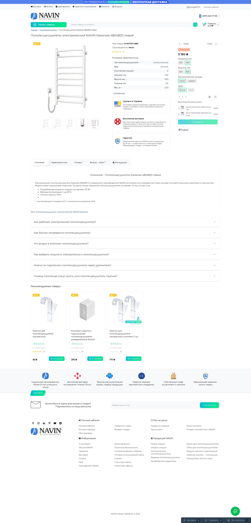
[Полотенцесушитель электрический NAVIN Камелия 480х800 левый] (70, 79)
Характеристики (59, 162)
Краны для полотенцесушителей (203, 444)
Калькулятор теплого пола (199, 458)
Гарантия (83, 451)
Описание (39, 162)
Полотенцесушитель (46, 212)
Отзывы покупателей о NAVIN (201, 429)
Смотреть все (119, 93)
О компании (85, 444)
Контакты (105, 6)
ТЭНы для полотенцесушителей (202, 447)
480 (187, 62)
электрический (64, 212)
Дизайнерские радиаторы (163, 461)
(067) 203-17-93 (209, 16)
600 (181, 72)
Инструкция (120, 162)
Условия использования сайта (129, 455)
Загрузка (118, 6)
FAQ (81, 462)
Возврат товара (122, 429)
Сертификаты (63, 6)
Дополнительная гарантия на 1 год (198, 108)
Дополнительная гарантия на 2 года (199, 114)
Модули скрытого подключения (202, 451)
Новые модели (158, 444)
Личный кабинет (211, 7)
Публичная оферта (124, 466)
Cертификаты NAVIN (88, 466)
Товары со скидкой (160, 426)
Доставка (36, 6)
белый (182, 90)
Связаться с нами (123, 426)
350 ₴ (215, 108)
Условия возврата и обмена (128, 451)
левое (182, 81)
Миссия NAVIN (86, 447)
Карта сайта (156, 429)
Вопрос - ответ (98, 162)
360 (180, 62)
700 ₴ (215, 114)
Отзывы (78, 162)
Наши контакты (194, 426)
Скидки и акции (158, 447)
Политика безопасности (126, 447)
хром (191, 90)
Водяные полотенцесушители (165, 457)
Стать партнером (123, 462)
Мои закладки (85, 433)
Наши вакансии (122, 444)
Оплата (49, 6)
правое (191, 81)
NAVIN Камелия (80, 212)
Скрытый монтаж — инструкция (202, 455)
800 (187, 72)
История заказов (87, 429)
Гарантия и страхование (85, 6)
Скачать (118, 458)
